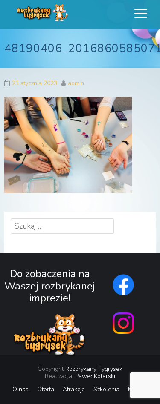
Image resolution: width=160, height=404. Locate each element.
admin (76, 83)
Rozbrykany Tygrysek (93, 369)
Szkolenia (106, 389)
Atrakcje (74, 389)
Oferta (45, 389)
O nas (20, 389)
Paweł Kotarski (95, 376)
